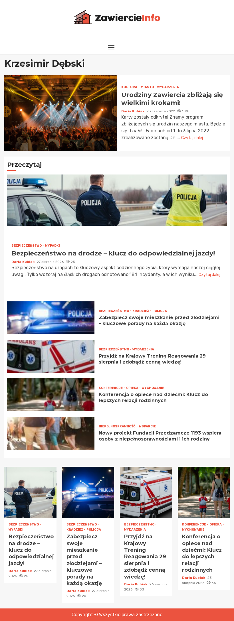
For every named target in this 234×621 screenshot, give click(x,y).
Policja (159, 310)
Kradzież (141, 310)
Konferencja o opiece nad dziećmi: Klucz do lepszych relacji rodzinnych (50, 394)
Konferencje (111, 387)
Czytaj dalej (192, 137)
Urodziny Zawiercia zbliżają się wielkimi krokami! (60, 113)
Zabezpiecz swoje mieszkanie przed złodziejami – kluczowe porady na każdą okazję (50, 317)
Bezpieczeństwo (26, 245)
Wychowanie (153, 387)
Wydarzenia (168, 87)
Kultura (129, 87)
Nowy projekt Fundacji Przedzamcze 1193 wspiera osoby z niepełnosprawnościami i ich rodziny (50, 433)
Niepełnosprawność (117, 426)
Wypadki (52, 245)
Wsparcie (147, 426)
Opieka (132, 387)
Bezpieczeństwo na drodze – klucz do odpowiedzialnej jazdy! (117, 200)
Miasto (147, 87)
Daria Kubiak (133, 111)
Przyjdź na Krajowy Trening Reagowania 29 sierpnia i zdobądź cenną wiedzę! (50, 356)
